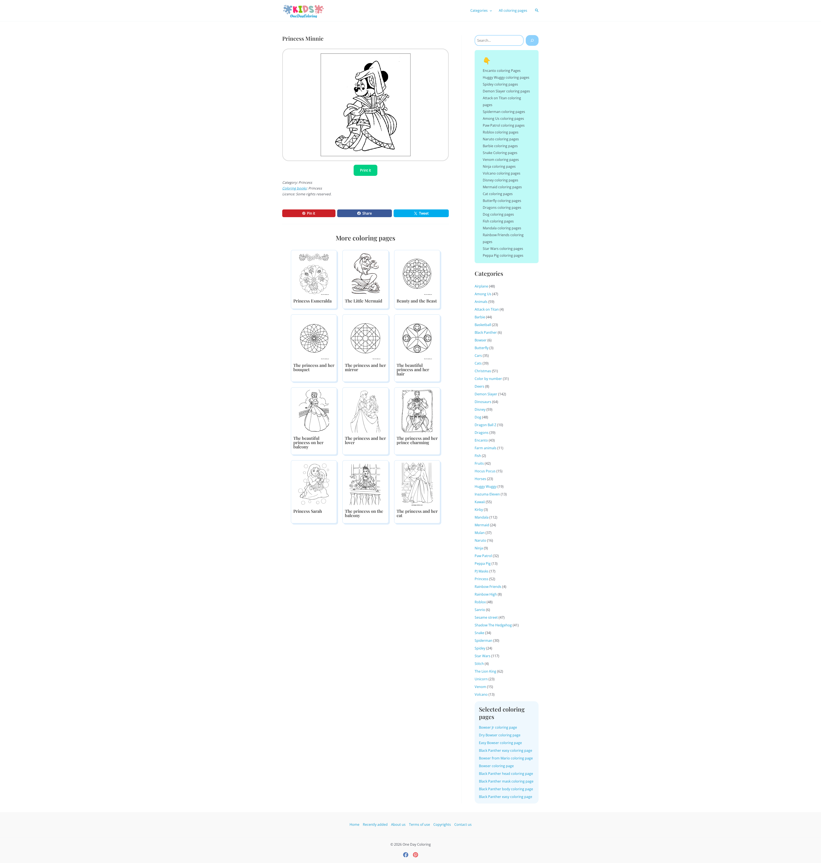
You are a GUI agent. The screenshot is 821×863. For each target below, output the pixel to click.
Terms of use (419, 824)
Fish (478, 455)
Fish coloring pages (498, 221)
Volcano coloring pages (501, 173)
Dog (478, 417)
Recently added (375, 824)
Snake (479, 632)
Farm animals (485, 448)
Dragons (482, 432)
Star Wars (482, 656)
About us (398, 824)
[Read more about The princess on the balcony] (365, 484)
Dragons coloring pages (502, 207)
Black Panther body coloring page (506, 789)
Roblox (480, 602)
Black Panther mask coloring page (506, 781)
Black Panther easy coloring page (505, 750)
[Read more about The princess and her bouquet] (313, 338)
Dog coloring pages (498, 214)
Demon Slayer (486, 394)
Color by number (488, 378)
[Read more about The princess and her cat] (417, 484)
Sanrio (480, 609)
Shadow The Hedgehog (493, 625)
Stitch (479, 663)
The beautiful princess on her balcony (308, 442)
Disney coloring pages (500, 180)
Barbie (480, 317)
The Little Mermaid (363, 301)
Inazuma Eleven (487, 494)
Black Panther (486, 332)
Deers (479, 386)
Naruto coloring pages (501, 139)
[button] (490, 10)
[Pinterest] (415, 854)
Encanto (481, 440)
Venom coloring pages (501, 159)
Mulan (480, 532)
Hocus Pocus (485, 471)
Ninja (479, 548)
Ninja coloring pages (499, 166)
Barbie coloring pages (500, 146)
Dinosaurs (483, 401)
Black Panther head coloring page (506, 773)
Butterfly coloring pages (502, 200)
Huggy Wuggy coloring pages (506, 77)
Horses (480, 478)
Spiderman (483, 640)
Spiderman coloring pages (504, 111)
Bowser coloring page (496, 766)
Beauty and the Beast (417, 301)
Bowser (481, 340)
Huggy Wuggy (486, 486)
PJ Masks (482, 571)
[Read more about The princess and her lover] (365, 411)
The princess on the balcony (364, 513)
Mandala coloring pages (502, 228)
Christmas (483, 371)
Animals (481, 301)
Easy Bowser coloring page (500, 742)
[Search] (532, 40)
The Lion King (485, 671)
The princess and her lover (365, 440)
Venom (480, 686)
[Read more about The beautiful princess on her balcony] (313, 411)
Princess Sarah (307, 511)
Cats (478, 363)
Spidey (480, 648)
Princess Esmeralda (312, 301)
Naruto (480, 540)
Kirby (479, 509)
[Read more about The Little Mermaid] (365, 273)
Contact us (463, 824)
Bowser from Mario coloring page (506, 758)
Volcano (481, 694)
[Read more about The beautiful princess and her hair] (417, 338)
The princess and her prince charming (417, 440)
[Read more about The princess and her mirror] (365, 338)
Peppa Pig (483, 563)
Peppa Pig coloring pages (503, 255)
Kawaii (480, 502)
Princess (481, 579)
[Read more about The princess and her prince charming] (417, 411)
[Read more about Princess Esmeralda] (313, 273)
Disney (480, 409)
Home (354, 824)
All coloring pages (513, 10)
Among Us (483, 294)
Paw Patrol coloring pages (504, 125)
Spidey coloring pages (500, 84)
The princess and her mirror (365, 367)
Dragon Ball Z (485, 425)
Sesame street (486, 617)
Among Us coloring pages (503, 118)
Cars (478, 355)
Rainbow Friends (488, 586)
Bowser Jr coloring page (498, 727)
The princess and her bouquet (313, 367)
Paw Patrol (483, 555)
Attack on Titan (487, 309)
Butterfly (482, 347)
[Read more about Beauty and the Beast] (417, 273)
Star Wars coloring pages (503, 248)
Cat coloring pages (498, 193)
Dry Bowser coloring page (499, 735)
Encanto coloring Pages (502, 70)
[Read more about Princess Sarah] (313, 484)
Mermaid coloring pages (502, 187)
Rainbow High (486, 594)
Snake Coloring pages (500, 152)
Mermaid (482, 525)
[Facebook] (405, 854)
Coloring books (294, 188)
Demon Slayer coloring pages (506, 91)
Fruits (479, 463)
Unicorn (481, 679)
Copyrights (442, 824)
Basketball (483, 324)
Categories (479, 10)
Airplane (481, 286)
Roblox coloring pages (500, 132)
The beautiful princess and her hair (413, 369)
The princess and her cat (417, 513)
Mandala (482, 517)
